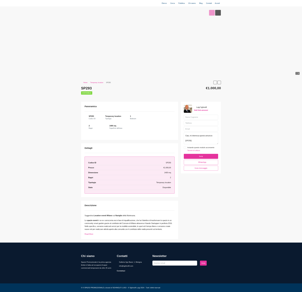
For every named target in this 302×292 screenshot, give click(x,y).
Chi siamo (192, 3)
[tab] (212, 13)
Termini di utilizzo (193, 150)
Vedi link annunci (201, 110)
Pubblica (181, 3)
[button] (215, 82)
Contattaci (121, 271)
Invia (203, 263)
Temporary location (96, 82)
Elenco (164, 3)
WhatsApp (202, 162)
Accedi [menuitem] (217, 3)
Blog (201, 3)
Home (85, 82)
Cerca (172, 3)
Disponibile (86, 93)
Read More (89, 234)
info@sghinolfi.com (126, 266)
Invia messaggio (201, 168)
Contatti (209, 3)
